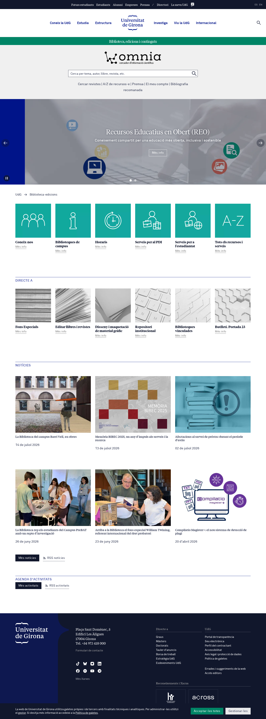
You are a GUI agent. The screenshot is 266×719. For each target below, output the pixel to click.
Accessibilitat (213, 650)
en (260, 5)
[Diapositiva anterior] (5, 143)
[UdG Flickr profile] (85, 671)
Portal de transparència (219, 637)
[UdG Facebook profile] (78, 671)
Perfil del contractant (218, 645)
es (256, 5)
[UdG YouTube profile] (92, 671)
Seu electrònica (214, 641)
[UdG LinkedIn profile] (99, 664)
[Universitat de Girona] (31, 634)
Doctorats (162, 645)
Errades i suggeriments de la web (225, 668)
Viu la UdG (181, 23)
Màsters (161, 641)
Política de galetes (216, 658)
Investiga (161, 23)
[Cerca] (258, 22)
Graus (159, 637)
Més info (133, 152)
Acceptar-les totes (207, 711)
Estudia (83, 23)
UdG (18, 194)
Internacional (206, 23)
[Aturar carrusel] (7, 178)
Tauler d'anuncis (166, 650)
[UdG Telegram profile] (99, 671)
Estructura (103, 23)
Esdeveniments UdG (168, 663)
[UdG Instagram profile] (92, 664)
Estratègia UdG (165, 658)
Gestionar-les (238, 711)
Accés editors (213, 673)
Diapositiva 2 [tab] (135, 180)
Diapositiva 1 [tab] (131, 180)
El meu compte (157, 84)
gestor (22, 713)
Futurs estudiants (82, 4)
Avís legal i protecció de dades (223, 654)
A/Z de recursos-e (116, 84)
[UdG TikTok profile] (78, 664)
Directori (162, 4)
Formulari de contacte (89, 650)
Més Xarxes (83, 679)
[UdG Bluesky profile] (85, 664)
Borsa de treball (166, 654)
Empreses (131, 4)
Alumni (118, 4)
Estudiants (103, 4)
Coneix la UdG (60, 23)
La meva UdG (179, 4)
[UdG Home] (132, 23)
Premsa (145, 4)
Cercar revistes (89, 84)
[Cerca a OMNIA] (194, 73)
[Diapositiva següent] (261, 143)
